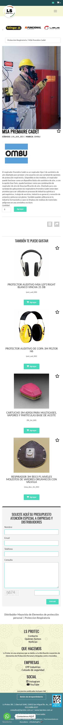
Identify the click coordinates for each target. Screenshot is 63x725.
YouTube (34, 684)
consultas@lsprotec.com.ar (21, 710)
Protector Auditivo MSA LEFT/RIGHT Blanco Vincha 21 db (31, 286)
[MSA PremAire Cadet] (31, 87)
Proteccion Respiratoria (17, 40)
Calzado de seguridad (33, 670)
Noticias (33, 642)
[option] (12, 27)
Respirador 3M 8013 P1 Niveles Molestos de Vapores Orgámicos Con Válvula (31, 479)
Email (7, 538)
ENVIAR (52, 602)
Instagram (34, 681)
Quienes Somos (33, 639)
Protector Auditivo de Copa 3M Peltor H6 (31, 350)
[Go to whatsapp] (7, 716)
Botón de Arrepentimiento (31, 697)
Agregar (33, 302)
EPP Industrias (32, 667)
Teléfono (8, 549)
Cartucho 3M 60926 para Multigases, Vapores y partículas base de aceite (31, 414)
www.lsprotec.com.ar (44, 710)
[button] (53, 3)
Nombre (8, 527)
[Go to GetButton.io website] (7, 722)
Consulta (8, 560)
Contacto (33, 636)
